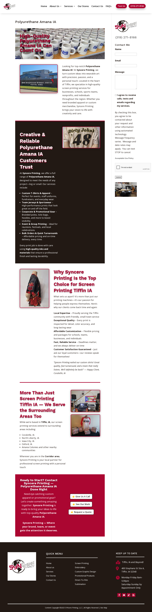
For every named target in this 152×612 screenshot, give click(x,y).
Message (119, 72)
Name (118, 49)
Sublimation (80, 584)
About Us (54, 6)
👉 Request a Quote (81, 512)
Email (118, 60)
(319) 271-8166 (137, 6)
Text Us (121, 6)
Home (44, 6)
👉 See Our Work (81, 504)
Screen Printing (82, 563)
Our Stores (83, 6)
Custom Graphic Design (85, 571)
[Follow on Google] (133, 595)
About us (50, 567)
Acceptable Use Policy (124, 158)
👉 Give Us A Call (81, 496)
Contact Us (97, 6)
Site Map (103, 608)
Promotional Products (85, 575)
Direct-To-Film (81, 580)
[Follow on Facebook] (119, 595)
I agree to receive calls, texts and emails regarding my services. (126, 100)
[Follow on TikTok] (129, 595)
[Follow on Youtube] (124, 595)
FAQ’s (108, 6)
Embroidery (80, 567)
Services (68, 6)
